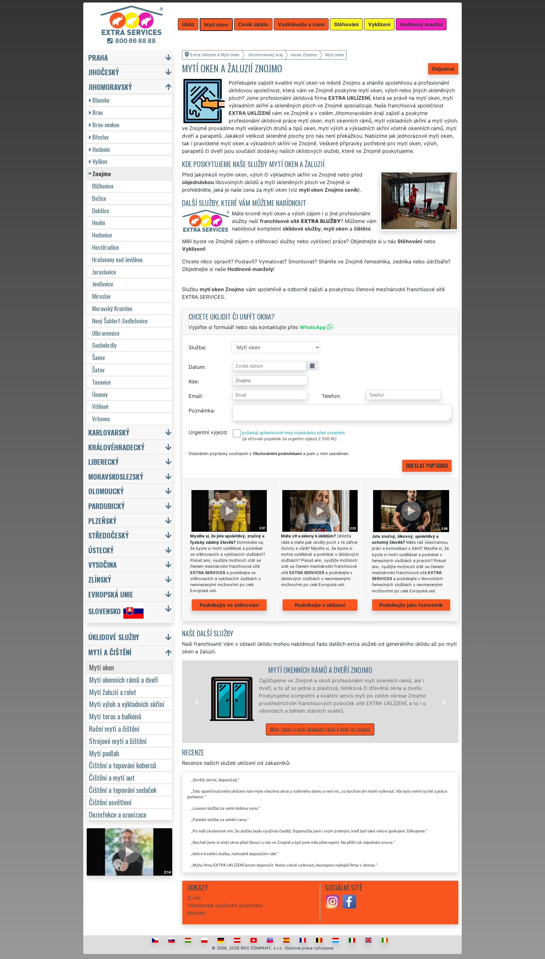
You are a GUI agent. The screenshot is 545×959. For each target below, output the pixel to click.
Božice (99, 198)
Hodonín (101, 149)
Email (195, 396)
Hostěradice (105, 247)
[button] (196, 702)
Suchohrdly (104, 345)
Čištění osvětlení (110, 802)
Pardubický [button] (106, 505)
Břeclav (100, 136)
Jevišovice (102, 283)
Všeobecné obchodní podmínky (225, 905)
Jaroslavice (104, 271)
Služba (197, 347)
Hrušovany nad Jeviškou (117, 259)
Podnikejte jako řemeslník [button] (411, 605)
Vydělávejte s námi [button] (301, 24)
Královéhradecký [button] (116, 447)
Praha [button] (98, 57)
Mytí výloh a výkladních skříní (126, 703)
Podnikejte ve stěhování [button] (229, 605)
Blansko (100, 100)
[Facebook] (349, 901)
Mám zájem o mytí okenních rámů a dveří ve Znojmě (320, 729)
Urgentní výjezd (207, 432)
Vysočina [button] (102, 564)
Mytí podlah (104, 753)
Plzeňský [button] (102, 520)
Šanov (98, 357)
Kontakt (196, 913)
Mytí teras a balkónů (115, 716)
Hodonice (102, 234)
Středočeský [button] (108, 535)
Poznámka (201, 410)
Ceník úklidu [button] (253, 24)
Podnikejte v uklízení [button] (320, 605)
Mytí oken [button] (216, 24)
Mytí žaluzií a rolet (112, 691)
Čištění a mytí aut (112, 777)
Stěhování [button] (346, 24)
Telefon (330, 396)
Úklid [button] (188, 24)
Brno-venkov (105, 124)
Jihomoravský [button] (110, 86)
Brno (97, 112)
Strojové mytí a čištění (118, 740)
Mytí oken (101, 667)
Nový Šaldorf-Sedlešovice (120, 320)
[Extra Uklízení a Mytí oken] (131, 20)
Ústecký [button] (101, 550)
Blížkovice (103, 185)
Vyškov (99, 161)
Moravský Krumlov (112, 308)
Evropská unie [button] (110, 594)
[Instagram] (332, 901)
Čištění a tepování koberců (122, 765)
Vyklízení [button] (379, 24)
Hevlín (98, 222)
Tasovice (101, 382)
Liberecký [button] (103, 461)
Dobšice (100, 210)
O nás (194, 898)
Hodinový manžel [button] (421, 24)
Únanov (100, 394)
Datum (196, 367)
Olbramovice (106, 333)
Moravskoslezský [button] (115, 476)
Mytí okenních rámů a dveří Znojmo (320, 669)
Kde (193, 381)
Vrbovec (101, 418)
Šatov (98, 369)
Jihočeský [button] (103, 72)
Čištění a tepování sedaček (122, 789)
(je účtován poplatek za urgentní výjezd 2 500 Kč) (289, 438)
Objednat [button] (443, 69)
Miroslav (101, 296)
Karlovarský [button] (108, 432)
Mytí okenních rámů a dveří (123, 679)
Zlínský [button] (99, 579)
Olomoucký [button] (106, 491)
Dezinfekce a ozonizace (117, 814)
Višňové (100, 406)
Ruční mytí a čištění (114, 728)
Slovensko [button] (104, 611)
